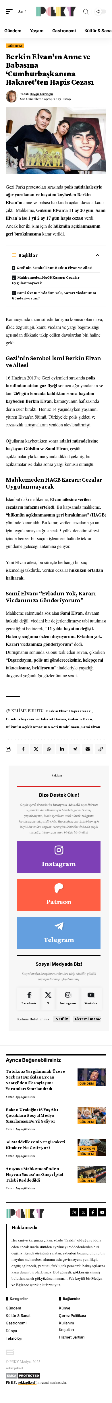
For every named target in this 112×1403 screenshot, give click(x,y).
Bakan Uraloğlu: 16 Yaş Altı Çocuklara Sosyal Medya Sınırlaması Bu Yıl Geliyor (32, 1115)
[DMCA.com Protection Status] (23, 1375)
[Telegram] (59, 933)
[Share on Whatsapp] (49, 749)
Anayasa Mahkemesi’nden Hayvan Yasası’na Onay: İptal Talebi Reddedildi (34, 1174)
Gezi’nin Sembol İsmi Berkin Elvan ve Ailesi (54, 267)
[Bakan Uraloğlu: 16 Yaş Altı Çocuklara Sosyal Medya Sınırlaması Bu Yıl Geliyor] (92, 1115)
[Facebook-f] (93, 1212)
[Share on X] (36, 749)
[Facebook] (29, 999)
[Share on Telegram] (74, 749)
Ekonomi (87, 1148)
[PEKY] (56, 11)
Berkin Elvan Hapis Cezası (68, 711)
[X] (48, 999)
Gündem (15, 46)
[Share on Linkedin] (61, 749)
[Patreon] (59, 895)
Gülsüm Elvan (80, 719)
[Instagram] (59, 857)
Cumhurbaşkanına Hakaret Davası (36, 719)
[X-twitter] (83, 1212)
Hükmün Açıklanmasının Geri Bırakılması (42, 726)
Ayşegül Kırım (25, 1097)
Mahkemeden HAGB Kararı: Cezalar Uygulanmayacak (46, 280)
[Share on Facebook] (23, 749)
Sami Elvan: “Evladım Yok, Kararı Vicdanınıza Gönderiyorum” (54, 295)
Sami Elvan (90, 726)
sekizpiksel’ (27, 1382)
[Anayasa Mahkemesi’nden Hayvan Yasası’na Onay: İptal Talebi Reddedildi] (92, 1174)
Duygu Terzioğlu (41, 94)
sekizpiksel (14, 1367)
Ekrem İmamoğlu (91, 1019)
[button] (11, 11)
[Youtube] (90, 999)
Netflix (61, 1019)
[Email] (87, 749)
